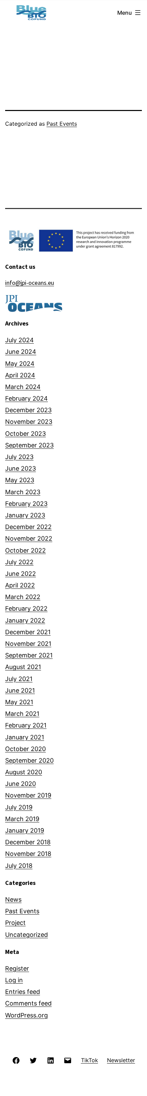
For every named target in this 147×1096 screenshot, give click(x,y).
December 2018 (28, 842)
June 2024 (20, 351)
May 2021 (19, 702)
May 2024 (20, 363)
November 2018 (28, 853)
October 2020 (25, 748)
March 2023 (22, 492)
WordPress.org (26, 1015)
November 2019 (28, 795)
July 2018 (18, 865)
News (13, 899)
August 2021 (23, 666)
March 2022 (22, 596)
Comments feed (28, 1003)
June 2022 (20, 573)
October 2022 (25, 550)
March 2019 (22, 818)
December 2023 (28, 410)
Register (17, 968)
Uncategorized (26, 934)
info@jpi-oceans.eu (29, 283)
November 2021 (28, 643)
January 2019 (24, 830)
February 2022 (26, 608)
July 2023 (19, 456)
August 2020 (23, 772)
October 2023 (25, 433)
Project (15, 922)
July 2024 (19, 340)
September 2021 (29, 655)
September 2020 (29, 760)
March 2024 (23, 386)
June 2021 (20, 690)
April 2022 (20, 585)
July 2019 (18, 807)
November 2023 (28, 421)
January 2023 (25, 515)
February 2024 (26, 398)
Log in (14, 980)
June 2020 (20, 783)
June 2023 (20, 468)
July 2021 (18, 678)
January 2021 (24, 737)
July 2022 (19, 562)
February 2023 (26, 503)
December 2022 (28, 526)
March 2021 (22, 713)
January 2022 (25, 620)
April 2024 (20, 375)
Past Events (61, 123)
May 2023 (19, 480)
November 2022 (28, 538)
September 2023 (29, 445)
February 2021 (25, 725)
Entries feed (22, 991)
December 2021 (28, 632)
